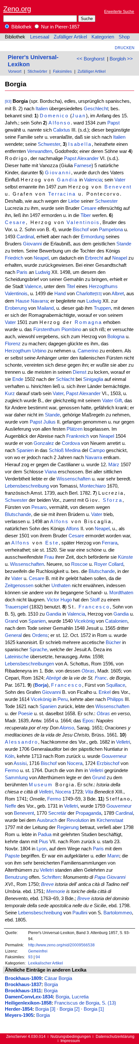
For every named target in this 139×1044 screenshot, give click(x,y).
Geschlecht (96, 108)
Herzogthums (103, 286)
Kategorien (102, 36)
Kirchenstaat (110, 820)
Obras (88, 670)
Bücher (113, 642)
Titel (71, 286)
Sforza (113, 500)
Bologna (115, 336)
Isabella (80, 144)
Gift (118, 400)
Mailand (45, 308)
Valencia (93, 179)
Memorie (55, 891)
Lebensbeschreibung (27, 486)
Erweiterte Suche (119, 11)
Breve (47, 884)
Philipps (115, 699)
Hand (60, 293)
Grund (98, 777)
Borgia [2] (69, 1009)
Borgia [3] (45, 1009)
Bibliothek (21, 26)
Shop (124, 36)
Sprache (38, 649)
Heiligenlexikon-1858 (28, 1003)
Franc (101, 678)
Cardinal (25, 236)
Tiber (85, 215)
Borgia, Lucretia (72, 996)
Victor (53, 599)
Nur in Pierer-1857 (60, 26)
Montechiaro (93, 486)
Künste (125, 557)
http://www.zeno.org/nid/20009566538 (61, 945)
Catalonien (116, 621)
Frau (49, 557)
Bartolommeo (117, 912)
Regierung (68, 827)
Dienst (79, 372)
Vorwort (14, 71)
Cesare (88, 208)
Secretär (57, 813)
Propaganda (88, 813)
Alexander (88, 158)
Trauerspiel (16, 606)
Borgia (51, 984)
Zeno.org (17, 9)
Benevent (118, 186)
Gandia (67, 179)
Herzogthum (18, 350)
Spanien (25, 450)
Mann (113, 855)
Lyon (42, 848)
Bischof (81, 229)
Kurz (10, 393)
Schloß (56, 450)
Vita (89, 791)
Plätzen (74, 429)
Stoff (95, 599)
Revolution (78, 820)
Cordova (71, 443)
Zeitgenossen (19, 585)
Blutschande (18, 514)
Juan (79, 115)
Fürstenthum (46, 329)
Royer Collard (108, 564)
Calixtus (61, 130)
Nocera (74, 763)
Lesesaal (39, 36)
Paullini (79, 912)
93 (30, 957)
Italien (42, 108)
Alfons (59, 521)
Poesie (25, 713)
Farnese (82, 165)
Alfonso (59, 122)
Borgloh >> (121, 58)
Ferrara (109, 542)
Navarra (39, 301)
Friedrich (14, 258)
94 (38, 957)
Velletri (123, 742)
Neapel (41, 258)
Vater (119, 179)
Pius (43, 841)
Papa (99, 877)
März (113, 464)
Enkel (105, 692)
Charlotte (85, 293)
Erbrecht (94, 258)
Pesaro (39, 507)
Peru (63, 699)
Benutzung (16, 877)
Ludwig (42, 272)
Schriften (51, 877)
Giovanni (58, 172)
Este (52, 542)
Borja (41, 685)
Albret (118, 293)
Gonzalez (44, 443)
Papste (12, 855)
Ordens (40, 635)
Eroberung (16, 308)
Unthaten (60, 585)
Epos (87, 720)
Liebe (74, 201)
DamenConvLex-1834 (29, 996)
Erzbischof (108, 763)
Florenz (13, 343)
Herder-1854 (18, 1009)
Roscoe (79, 564)
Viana (51, 471)
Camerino (88, 350)
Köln (9, 756)
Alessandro (21, 742)
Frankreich (77, 436)
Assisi (20, 763)
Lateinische (17, 656)
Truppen (102, 308)
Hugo (66, 599)
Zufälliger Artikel (70, 36)
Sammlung (16, 777)
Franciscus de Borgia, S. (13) (85, 1003)
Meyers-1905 (19, 1015)
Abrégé (53, 678)
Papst (113, 122)
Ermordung (92, 236)
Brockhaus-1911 (23, 990)
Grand (11, 621)
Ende (17, 379)
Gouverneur (114, 756)
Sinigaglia (93, 379)
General (13, 635)
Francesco (94, 606)
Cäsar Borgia (58, 978)
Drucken (124, 48)
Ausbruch (47, 820)
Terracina (62, 194)
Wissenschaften (74, 478)
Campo (97, 450)
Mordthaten (121, 592)
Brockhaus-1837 (23, 984)
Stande (123, 243)
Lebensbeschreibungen (29, 663)
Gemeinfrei (38, 951)
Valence (33, 286)
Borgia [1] (94, 1009)
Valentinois (83, 222)
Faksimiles (62, 71)
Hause (22, 301)
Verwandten (39, 151)
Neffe (10, 806)
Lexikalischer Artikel (45, 963)
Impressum (70, 1041)
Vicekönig (84, 621)
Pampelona (111, 229)
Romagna (88, 322)
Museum (41, 784)
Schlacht (65, 379)
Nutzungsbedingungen (70, 1036)
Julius (49, 422)
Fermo (12, 770)
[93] (8, 101)
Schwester (49, 144)
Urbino (39, 350)
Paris (21, 272)
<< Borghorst (90, 58)
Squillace (115, 685)
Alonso (66, 727)
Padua (44, 834)
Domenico (54, 115)
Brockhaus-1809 (23, 978)
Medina (72, 450)
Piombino (71, 329)
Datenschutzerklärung (115, 1036)
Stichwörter (37, 71)
